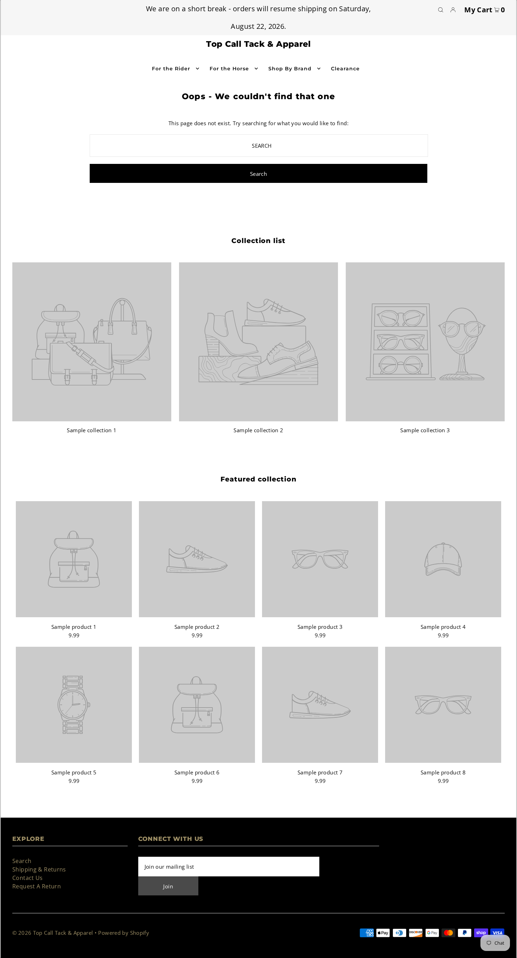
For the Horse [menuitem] (229, 68)
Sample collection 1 (91, 430)
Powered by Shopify (123, 932)
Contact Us (27, 878)
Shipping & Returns (39, 869)
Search (21, 861)
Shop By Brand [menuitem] (290, 68)
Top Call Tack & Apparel (258, 44)
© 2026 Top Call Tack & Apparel (52, 932)
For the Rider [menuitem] (171, 68)
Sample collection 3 (425, 430)
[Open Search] (440, 9)
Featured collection (258, 479)
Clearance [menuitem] (345, 68)
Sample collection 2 (258, 430)
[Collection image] (91, 418)
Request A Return (36, 886)
